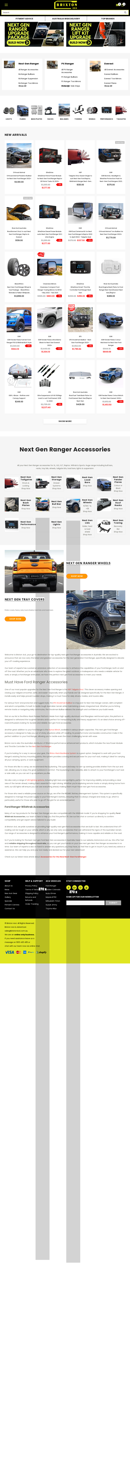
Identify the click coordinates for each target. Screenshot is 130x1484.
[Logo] (65, 5)
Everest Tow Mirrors (112, 78)
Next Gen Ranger (29, 63)
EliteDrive (49, 172)
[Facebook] (68, 887)
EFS (80, 336)
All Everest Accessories (114, 69)
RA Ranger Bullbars (27, 74)
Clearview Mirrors (49, 284)
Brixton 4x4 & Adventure (15, 927)
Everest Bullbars (111, 74)
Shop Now (25, 488)
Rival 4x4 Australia (19, 228)
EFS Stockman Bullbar (62, 703)
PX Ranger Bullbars (69, 77)
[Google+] (74, 887)
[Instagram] (80, 887)
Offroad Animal (19, 172)
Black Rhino (19, 284)
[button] (118, 5)
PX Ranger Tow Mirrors (71, 81)
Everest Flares (110, 83)
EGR (110, 172)
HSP (80, 172)
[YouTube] (86, 887)
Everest (108, 63)
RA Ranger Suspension (28, 78)
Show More (65, 421)
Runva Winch (54, 729)
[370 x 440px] (43, 525)
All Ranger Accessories (28, 69)
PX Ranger (67, 63)
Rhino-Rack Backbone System (63, 753)
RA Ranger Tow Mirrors (28, 83)
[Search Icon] (113, 5)
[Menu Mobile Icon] (6, 4)
